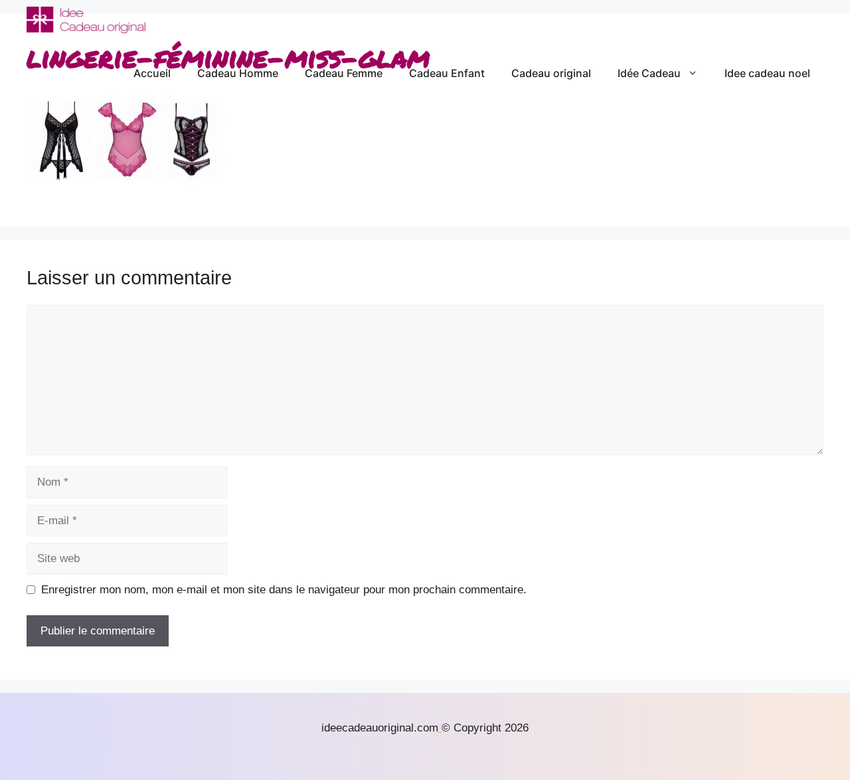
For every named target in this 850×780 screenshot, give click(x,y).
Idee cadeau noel (767, 73)
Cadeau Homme (237, 73)
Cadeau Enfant (447, 73)
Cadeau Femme (343, 73)
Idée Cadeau (649, 73)
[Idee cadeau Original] (86, 20)
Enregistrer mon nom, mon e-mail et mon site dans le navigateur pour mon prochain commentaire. (284, 589)
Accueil (152, 73)
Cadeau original (551, 73)
